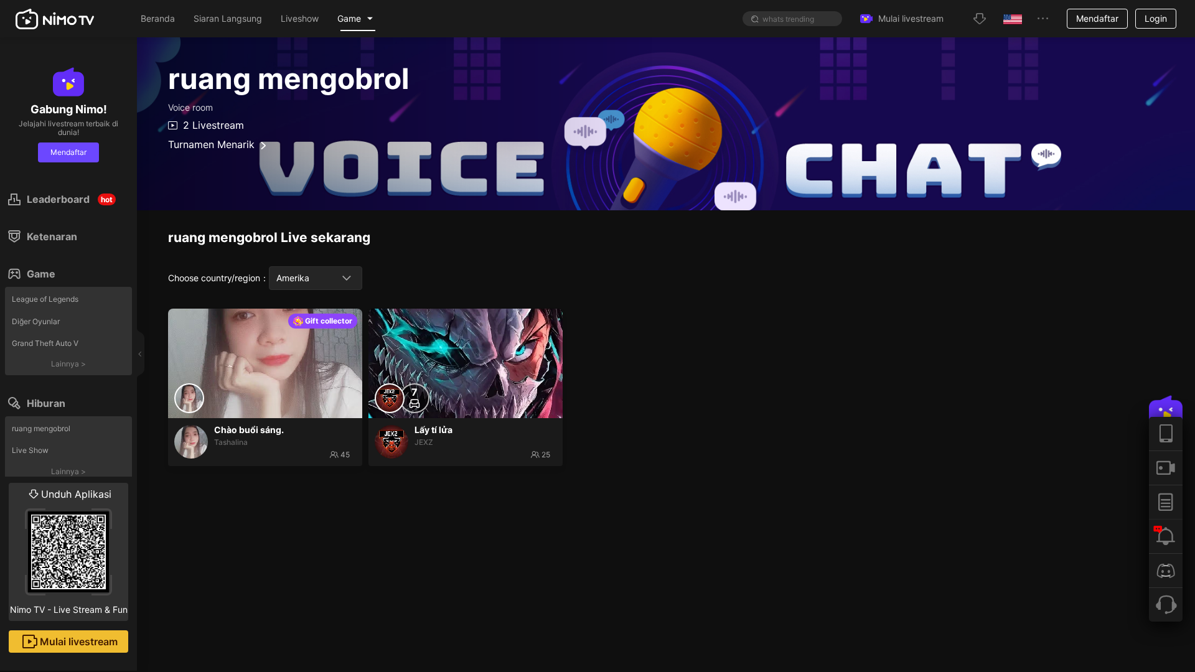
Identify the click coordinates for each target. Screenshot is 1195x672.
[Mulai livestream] (1166, 467)
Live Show (30, 450)
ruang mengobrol (41, 428)
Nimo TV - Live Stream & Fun (69, 551)
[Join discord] (1166, 570)
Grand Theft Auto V (45, 343)
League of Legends (45, 299)
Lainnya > (68, 363)
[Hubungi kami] (1166, 604)
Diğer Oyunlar (36, 321)
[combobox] (315, 278)
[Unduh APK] (1166, 433)
